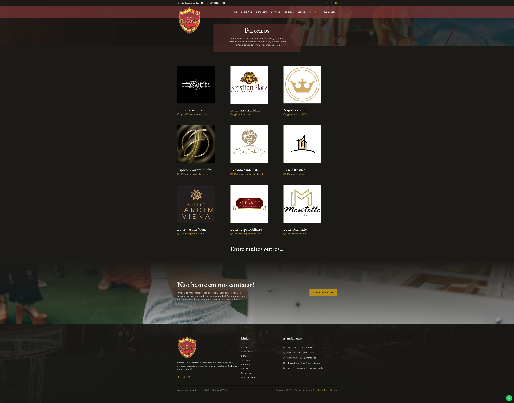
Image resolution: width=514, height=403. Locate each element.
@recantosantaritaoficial (248, 174)
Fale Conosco (330, 12)
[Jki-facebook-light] (326, 3)
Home (234, 12)
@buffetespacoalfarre (247, 233)
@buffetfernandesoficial (195, 114)
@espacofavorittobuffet (195, 174)
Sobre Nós (246, 12)
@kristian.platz (242, 114)
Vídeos (301, 12)
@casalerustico (296, 174)
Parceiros (314, 12)
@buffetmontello (297, 233)
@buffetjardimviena (192, 233)
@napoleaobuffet (297, 114)
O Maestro (261, 12)
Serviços (275, 12)
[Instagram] (331, 3)
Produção (289, 12)
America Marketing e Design (322, 390)
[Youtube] (336, 3)
